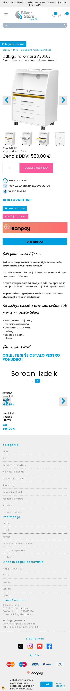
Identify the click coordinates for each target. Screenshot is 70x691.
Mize (15, 49)
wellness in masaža (13, 483)
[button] (63, 100)
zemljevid (8, 568)
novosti (7, 548)
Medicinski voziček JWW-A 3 (21, 396)
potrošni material (12, 503)
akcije (6, 535)
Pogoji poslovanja (12, 580)
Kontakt (7, 600)
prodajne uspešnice (14, 562)
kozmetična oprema (14, 490)
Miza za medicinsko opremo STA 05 (22, 426)
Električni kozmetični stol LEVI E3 (54, 424)
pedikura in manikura (14, 476)
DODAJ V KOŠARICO (36, 168)
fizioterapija (9, 496)
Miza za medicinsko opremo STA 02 (55, 398)
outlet (6, 541)
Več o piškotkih (60, 684)
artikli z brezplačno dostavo (18, 555)
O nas (6, 586)
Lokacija (7, 593)
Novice (6, 607)
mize (5, 463)
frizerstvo (8, 517)
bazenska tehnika (12, 523)
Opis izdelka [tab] (35, 242)
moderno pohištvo (13, 510)
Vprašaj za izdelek (15, 216)
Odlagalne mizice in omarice (36, 49)
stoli (5, 469)
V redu (46, 684)
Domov (6, 49)
